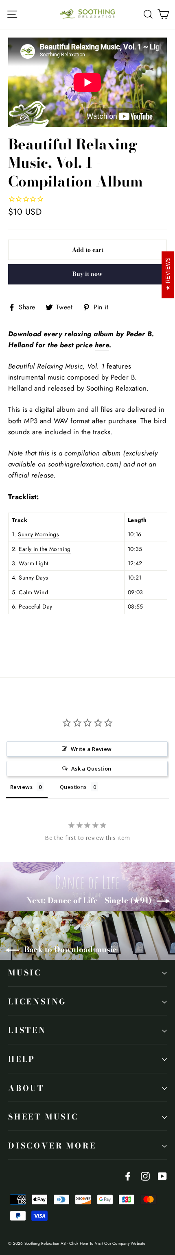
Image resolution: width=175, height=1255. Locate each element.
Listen (27, 1030)
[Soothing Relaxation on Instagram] (145, 1175)
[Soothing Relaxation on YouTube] (162, 1175)
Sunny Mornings (38, 534)
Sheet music (43, 1117)
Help (21, 1059)
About (26, 1088)
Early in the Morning (45, 549)
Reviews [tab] (21, 787)
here (102, 345)
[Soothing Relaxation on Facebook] (127, 1175)
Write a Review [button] (91, 749)
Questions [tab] (73, 787)
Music (25, 973)
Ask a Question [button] (91, 768)
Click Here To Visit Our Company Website (107, 1243)
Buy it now (87, 273)
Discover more (52, 1146)
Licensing (37, 1002)
